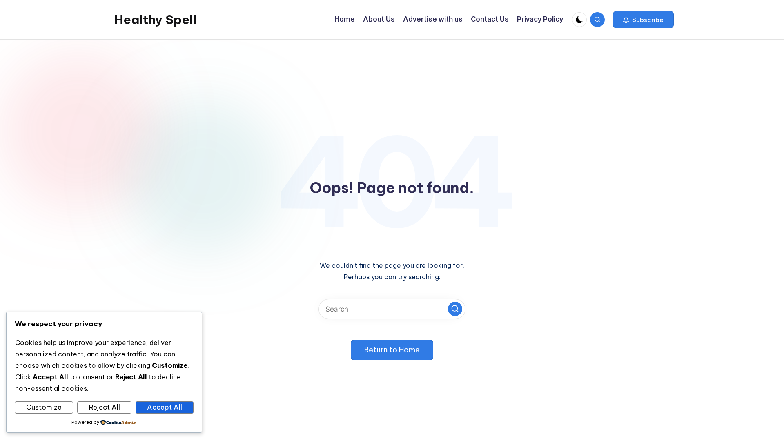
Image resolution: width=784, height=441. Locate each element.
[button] (643, 19)
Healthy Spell (155, 19)
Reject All (104, 407)
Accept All (164, 407)
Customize (44, 407)
